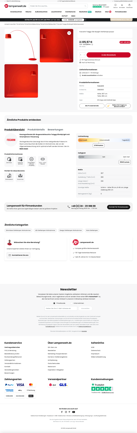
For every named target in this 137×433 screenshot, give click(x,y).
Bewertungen (55, 129)
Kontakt (7, 367)
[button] (21, 81)
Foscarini (100, 86)
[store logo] (15, 6)
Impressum (95, 354)
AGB (92, 347)
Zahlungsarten (9, 360)
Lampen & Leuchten (10, 24)
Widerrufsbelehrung (98, 357)
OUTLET (65, 16)
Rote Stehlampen (92, 230)
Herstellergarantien (11, 370)
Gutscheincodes (54, 363)
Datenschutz (95, 350)
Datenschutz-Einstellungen (38, 416)
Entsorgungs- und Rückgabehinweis (95, 416)
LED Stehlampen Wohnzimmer (45, 230)
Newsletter (52, 350)
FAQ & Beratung (10, 350)
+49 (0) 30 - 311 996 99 (83, 206)
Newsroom (52, 367)
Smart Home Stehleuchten (48, 24)
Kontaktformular (50, 326)
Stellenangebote (61, 357)
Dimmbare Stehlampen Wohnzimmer (18, 230)
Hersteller (84, 331)
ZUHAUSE (73, 20)
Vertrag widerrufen (12, 347)
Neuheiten (85, 12)
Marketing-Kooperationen (57, 354)
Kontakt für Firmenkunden (118, 207)
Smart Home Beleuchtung (32, 24)
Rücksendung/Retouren (13, 357)
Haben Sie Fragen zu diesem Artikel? (119, 106)
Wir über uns (52, 347)
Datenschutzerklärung (85, 326)
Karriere (51, 357)
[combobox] (58, 6)
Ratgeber (60, 370)
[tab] (14, 129)
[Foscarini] (11, 140)
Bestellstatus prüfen (11, 354)
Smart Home (20, 24)
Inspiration (52, 370)
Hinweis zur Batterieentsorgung (75, 416)
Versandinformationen (12, 363)
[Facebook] (63, 412)
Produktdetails (36, 129)
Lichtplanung (52, 360)
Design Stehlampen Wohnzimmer (71, 230)
